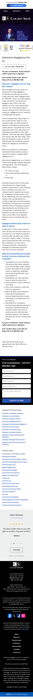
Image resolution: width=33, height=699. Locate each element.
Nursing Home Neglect (9, 470)
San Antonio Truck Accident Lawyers (14, 459)
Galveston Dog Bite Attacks (11, 419)
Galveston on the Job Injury (11, 429)
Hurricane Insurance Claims (11, 489)
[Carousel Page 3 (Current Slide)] (16, 543)
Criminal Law (6, 481)
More (27, 11)
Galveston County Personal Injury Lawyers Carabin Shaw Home (16, 18)
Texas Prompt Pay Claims (10, 502)
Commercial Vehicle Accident (12, 505)
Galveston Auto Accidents (10, 416)
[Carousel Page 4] (19, 543)
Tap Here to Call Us (16, 5)
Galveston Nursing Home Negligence (14, 424)
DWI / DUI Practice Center (10, 483)
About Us (16, 637)
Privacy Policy (16, 646)
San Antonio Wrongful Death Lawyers (15, 462)
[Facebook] (10, 616)
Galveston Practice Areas (12, 410)
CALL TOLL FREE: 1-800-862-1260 (14, 66)
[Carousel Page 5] (21, 543)
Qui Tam (5, 494)
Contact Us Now (16, 401)
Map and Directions (16, 585)
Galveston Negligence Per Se (11, 421)
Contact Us (16, 11)
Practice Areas (7, 450)
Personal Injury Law (9, 465)
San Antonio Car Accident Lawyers (13, 454)
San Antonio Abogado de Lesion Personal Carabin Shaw (18, 609)
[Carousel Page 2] (14, 543)
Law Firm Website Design (16, 694)
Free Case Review (9, 359)
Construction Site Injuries (10, 473)
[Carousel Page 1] (11, 543)
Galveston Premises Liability (11, 432)
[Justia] (19, 616)
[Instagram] (23, 616)
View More (16, 550)
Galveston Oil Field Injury (10, 427)
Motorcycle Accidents (9, 456)
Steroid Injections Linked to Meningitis (15, 500)
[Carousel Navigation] (16, 543)
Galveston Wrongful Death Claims (13, 440)
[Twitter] (14, 616)
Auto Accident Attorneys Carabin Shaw (15, 607)
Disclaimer (16, 643)
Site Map (16, 649)
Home (5, 11)
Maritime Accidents (8, 492)
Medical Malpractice (9, 467)
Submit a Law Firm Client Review (16, 556)
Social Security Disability (10, 497)
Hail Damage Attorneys (10, 486)
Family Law (6, 478)
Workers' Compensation (10, 475)
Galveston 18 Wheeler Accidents (13, 413)
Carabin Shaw (22, 687)
